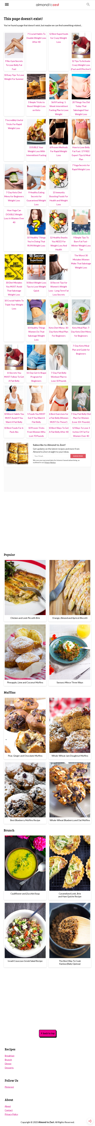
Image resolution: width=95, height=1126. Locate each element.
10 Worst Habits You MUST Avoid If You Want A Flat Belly (14, 418)
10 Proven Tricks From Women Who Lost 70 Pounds (36, 432)
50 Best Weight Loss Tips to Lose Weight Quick (36, 286)
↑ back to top (48, 1033)
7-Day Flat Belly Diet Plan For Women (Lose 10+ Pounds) (81, 418)
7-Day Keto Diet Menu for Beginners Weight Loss (14, 196)
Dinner (8, 1063)
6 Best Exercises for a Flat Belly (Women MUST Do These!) (58, 418)
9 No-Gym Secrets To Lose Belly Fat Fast (14, 65)
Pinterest (9, 1087)
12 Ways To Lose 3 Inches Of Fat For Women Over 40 (81, 432)
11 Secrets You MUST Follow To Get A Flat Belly (14, 376)
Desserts (9, 1067)
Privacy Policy (11, 1114)
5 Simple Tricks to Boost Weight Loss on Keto (36, 106)
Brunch (8, 1059)
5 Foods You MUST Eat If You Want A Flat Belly (36, 418)
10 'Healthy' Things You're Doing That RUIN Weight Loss (36, 241)
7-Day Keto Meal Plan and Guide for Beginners (81, 349)
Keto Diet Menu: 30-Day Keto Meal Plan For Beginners (59, 331)
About (8, 1106)
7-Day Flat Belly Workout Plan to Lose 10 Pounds (59, 376)
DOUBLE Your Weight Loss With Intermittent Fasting (36, 151)
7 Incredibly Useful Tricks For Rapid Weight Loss (14, 124)
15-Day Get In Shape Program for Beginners (36, 376)
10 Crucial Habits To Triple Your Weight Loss (14, 304)
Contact (9, 1110)
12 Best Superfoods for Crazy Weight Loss (58, 37)
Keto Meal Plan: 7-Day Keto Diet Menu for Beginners (81, 331)
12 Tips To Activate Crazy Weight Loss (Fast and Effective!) (81, 65)
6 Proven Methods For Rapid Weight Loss (59, 151)
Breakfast (9, 1055)
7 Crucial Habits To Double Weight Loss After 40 (36, 37)
